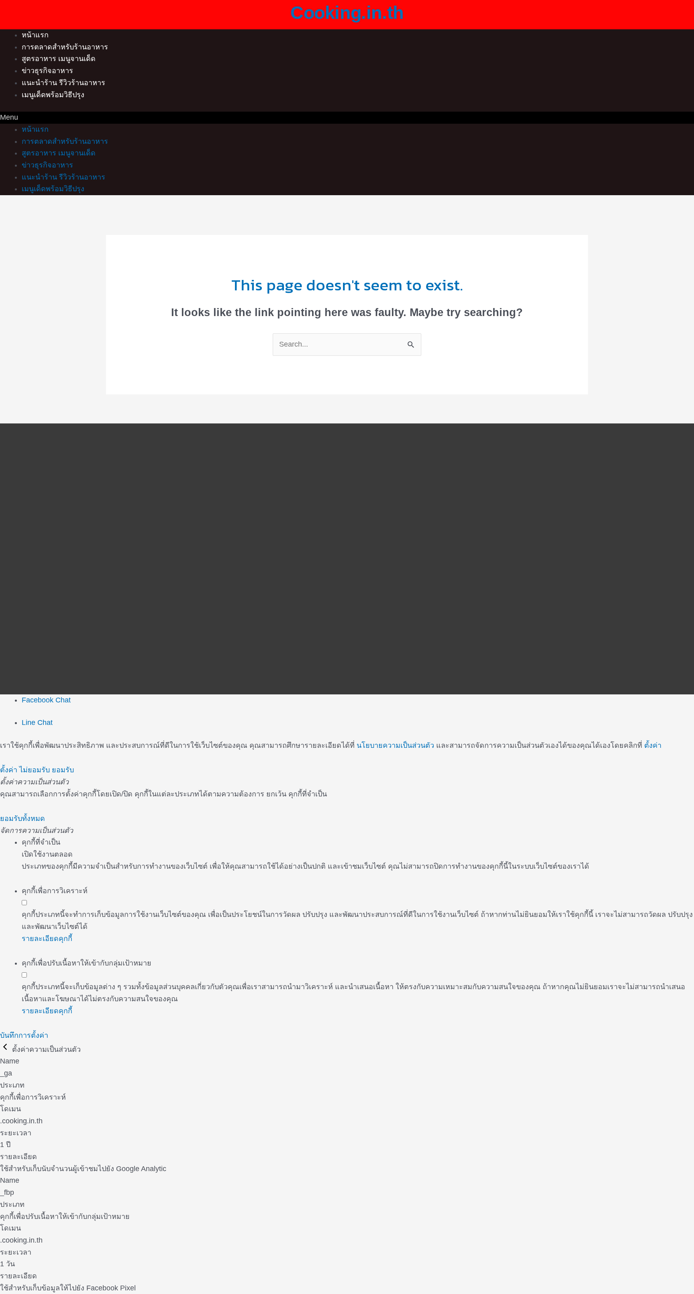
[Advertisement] (347, 499)
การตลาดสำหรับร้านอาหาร (65, 47)
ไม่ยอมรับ (34, 770)
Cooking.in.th (347, 12)
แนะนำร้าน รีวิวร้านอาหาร (63, 83)
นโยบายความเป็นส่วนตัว (395, 745)
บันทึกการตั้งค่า (24, 1035)
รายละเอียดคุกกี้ (47, 939)
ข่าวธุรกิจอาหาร (47, 71)
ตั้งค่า (652, 745)
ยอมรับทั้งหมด (22, 818)
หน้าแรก (35, 35)
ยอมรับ (63, 770)
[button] (347, 118)
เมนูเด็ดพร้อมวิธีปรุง (53, 95)
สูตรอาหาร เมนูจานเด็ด (59, 59)
